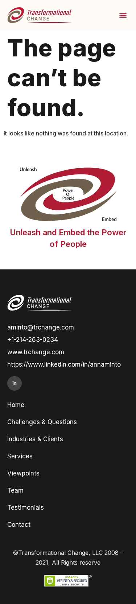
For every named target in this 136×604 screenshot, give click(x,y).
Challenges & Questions (42, 422)
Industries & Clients (35, 439)
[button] (123, 15)
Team (15, 490)
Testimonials (25, 507)
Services (20, 456)
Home (15, 404)
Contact (18, 524)
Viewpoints (23, 473)
